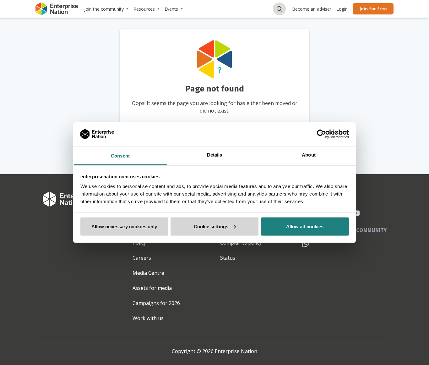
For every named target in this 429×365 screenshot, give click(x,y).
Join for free (373, 9)
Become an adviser (311, 9)
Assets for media (152, 288)
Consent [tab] (120, 155)
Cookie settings (211, 226)
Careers (142, 257)
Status (227, 257)
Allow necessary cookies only (124, 226)
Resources (144, 9)
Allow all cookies (305, 226)
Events (171, 9)
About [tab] (309, 155)
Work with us (148, 318)
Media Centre (148, 272)
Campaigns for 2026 (156, 303)
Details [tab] (214, 155)
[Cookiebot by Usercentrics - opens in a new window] (321, 134)
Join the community (104, 9)
